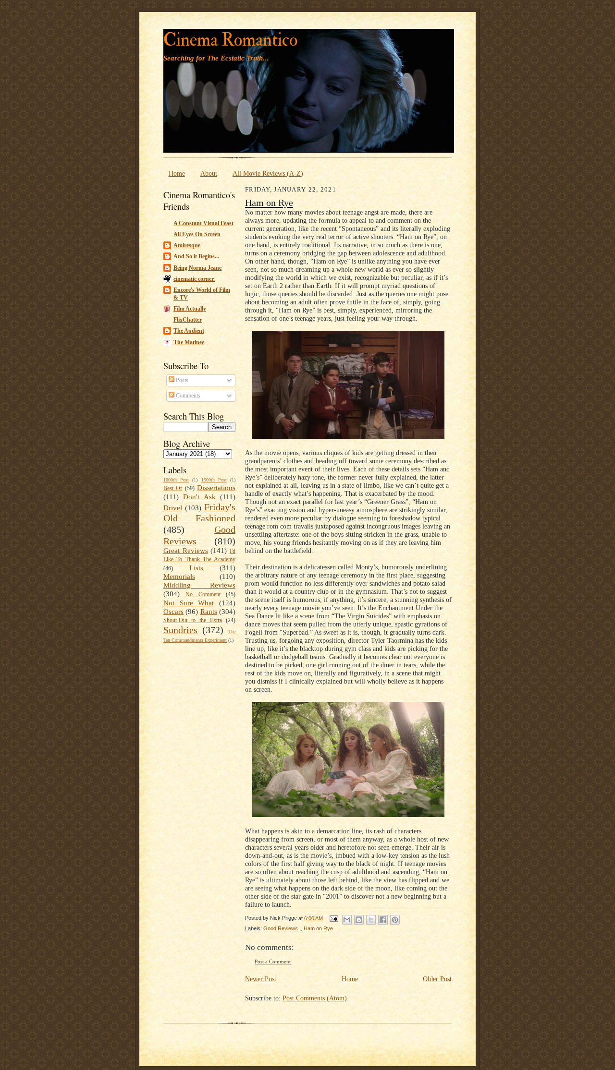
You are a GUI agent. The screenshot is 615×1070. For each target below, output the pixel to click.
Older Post (437, 979)
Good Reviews (280, 928)
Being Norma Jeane (197, 267)
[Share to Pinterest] (395, 920)
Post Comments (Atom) (315, 998)
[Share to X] (371, 920)
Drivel (172, 508)
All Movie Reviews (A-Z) (268, 173)
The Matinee (188, 342)
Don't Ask (199, 497)
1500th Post (214, 479)
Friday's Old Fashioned (199, 513)
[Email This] (347, 920)
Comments (187, 395)
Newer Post (260, 979)
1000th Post (176, 479)
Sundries (180, 630)
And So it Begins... (196, 256)
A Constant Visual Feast (203, 223)
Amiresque (186, 245)
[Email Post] (333, 918)
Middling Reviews (199, 585)
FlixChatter (187, 319)
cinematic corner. (194, 279)
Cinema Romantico (230, 40)
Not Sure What (188, 603)
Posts (181, 380)
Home (177, 173)
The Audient (188, 330)
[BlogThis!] (359, 920)
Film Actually (189, 308)
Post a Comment (273, 961)
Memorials (179, 576)
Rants (208, 611)
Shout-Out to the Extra (192, 620)
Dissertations (216, 488)
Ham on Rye (269, 202)
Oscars (173, 611)
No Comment (202, 594)
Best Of (172, 488)
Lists (196, 568)
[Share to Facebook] (383, 920)
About (208, 173)
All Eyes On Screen (197, 234)
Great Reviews (185, 550)
